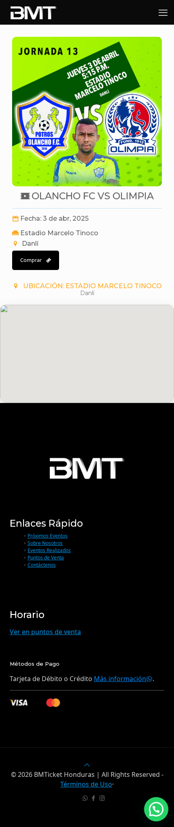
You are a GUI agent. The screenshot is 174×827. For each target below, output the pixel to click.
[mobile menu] (163, 12)
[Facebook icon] (94, 798)
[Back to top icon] (87, 764)
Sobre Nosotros (45, 543)
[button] (156, 809)
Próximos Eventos (48, 535)
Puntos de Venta (46, 557)
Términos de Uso (86, 784)
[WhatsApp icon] (85, 798)
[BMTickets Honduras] (33, 12)
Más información (120, 678)
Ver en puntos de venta (45, 631)
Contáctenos (42, 564)
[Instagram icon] (102, 798)
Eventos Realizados (49, 550)
